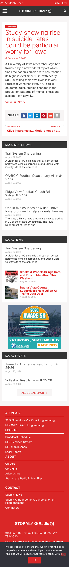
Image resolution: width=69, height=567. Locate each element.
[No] (63, 554)
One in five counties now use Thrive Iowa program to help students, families (34, 209)
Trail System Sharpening (23, 153)
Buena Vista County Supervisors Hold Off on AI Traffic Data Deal (38, 290)
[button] (5, 11)
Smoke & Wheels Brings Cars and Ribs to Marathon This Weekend (40, 275)
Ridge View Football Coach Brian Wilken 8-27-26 (29, 193)
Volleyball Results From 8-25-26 (28, 380)
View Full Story (15, 102)
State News (11, 27)
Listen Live (60, 3)
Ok (34, 560)
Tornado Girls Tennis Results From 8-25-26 (32, 366)
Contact (12, 487)
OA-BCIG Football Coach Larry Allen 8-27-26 (33, 177)
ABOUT (10, 456)
